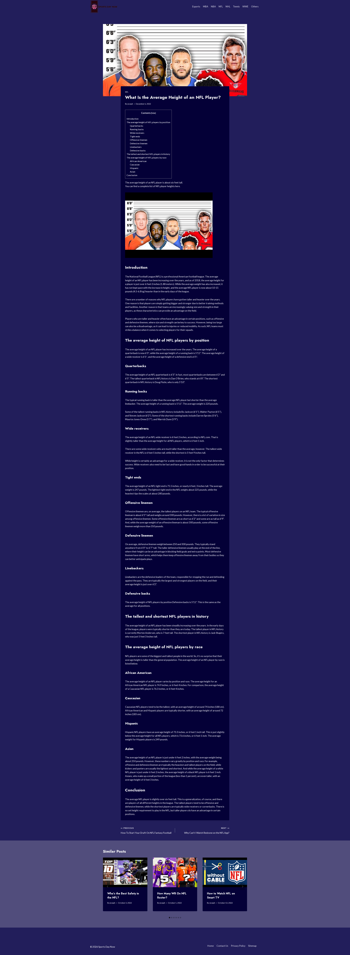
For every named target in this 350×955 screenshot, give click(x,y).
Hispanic (134, 168)
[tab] (169, 917)
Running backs (137, 129)
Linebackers (136, 147)
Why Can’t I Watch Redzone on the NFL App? (206, 830)
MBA (205, 6)
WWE (245, 6)
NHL (228, 6)
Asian (132, 171)
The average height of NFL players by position (148, 122)
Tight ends (135, 136)
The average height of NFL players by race (146, 157)
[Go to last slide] (107, 886)
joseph (130, 104)
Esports (196, 6)
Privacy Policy (238, 945)
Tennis (236, 6)
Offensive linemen (138, 140)
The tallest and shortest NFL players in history (148, 154)
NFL (221, 6)
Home (210, 945)
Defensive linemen (138, 143)
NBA (213, 6)
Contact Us (222, 945)
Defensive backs (138, 150)
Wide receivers (137, 133)
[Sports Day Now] (103, 6)
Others (255, 6)
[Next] (242, 886)
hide (153, 113)
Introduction (132, 118)
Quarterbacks (136, 125)
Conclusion (132, 175)
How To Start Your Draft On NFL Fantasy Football (146, 830)
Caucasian (135, 164)
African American (138, 161)
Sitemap (252, 945)
